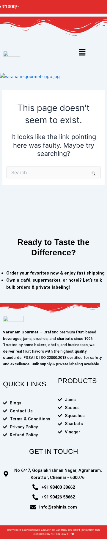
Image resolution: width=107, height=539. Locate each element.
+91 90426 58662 (58, 497)
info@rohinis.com (58, 507)
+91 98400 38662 (58, 487)
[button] (82, 52)
